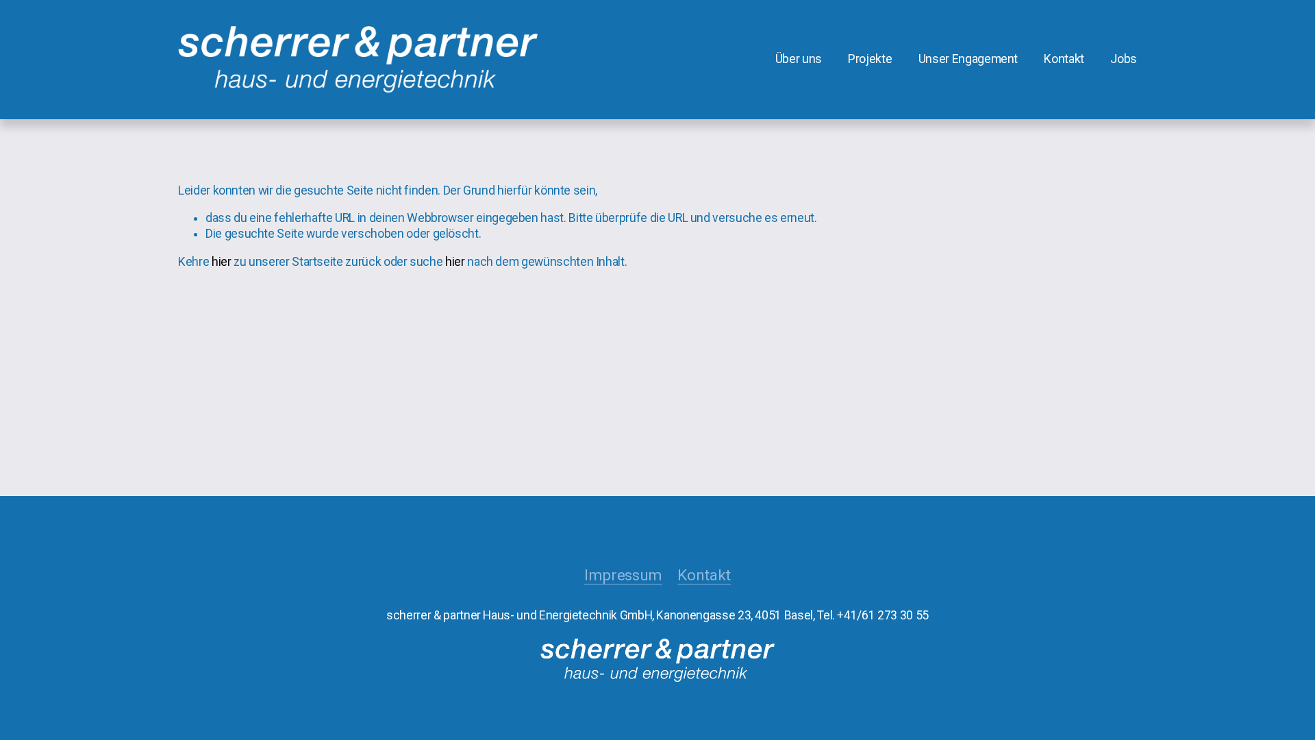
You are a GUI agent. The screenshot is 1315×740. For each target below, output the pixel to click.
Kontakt (1064, 59)
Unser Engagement (968, 59)
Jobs (1123, 59)
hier (221, 262)
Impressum (623, 575)
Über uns (798, 59)
